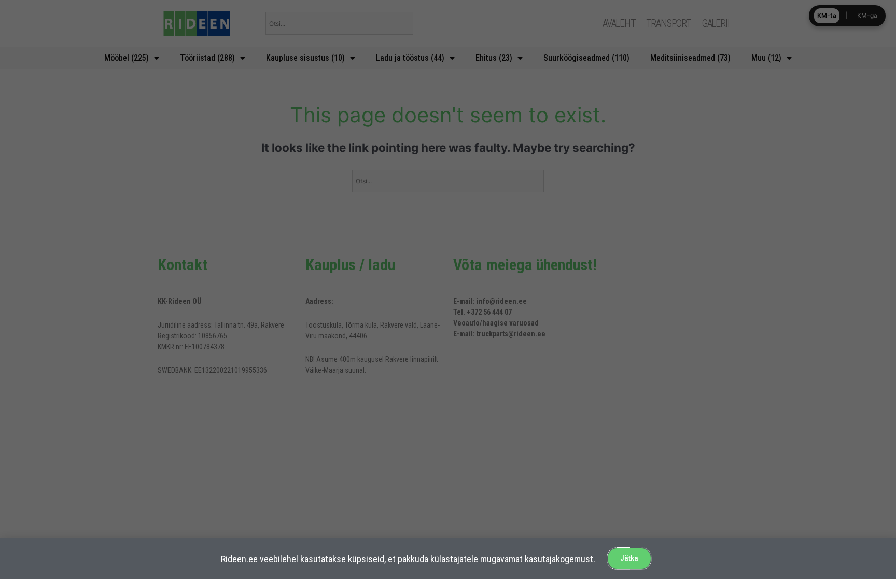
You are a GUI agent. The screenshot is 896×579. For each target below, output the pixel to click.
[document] (448, 289)
